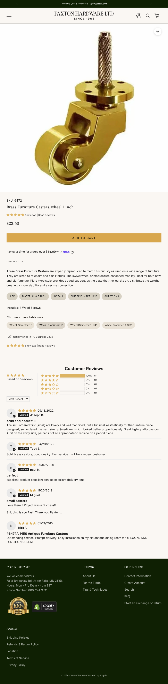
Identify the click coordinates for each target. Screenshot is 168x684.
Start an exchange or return (142, 603)
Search (129, 589)
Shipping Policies (18, 637)
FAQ (127, 596)
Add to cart (84, 238)
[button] (16, 215)
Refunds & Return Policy (23, 644)
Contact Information (137, 576)
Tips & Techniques (95, 589)
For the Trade (92, 582)
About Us (89, 576)
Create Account (134, 582)
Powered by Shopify (97, 675)
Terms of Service (18, 658)
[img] (27, 410)
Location (12, 651)
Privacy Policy (16, 665)
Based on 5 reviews (20, 379)
